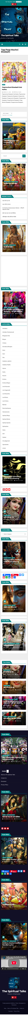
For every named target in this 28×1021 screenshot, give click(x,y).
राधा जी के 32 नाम (6, 200)
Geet (3, 353)
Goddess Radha (6, 364)
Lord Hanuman (6, 386)
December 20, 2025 (9, 705)
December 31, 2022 (9, 478)
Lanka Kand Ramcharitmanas (10, 185)
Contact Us (4, 778)
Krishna (14, 140)
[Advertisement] (14, 271)
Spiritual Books (6, 419)
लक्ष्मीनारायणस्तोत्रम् (8, 564)
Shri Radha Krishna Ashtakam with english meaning (12, 646)
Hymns (4, 368)
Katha (4, 84)
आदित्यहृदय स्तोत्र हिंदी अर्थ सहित (9, 216)
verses (4, 448)
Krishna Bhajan (6, 382)
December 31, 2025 (9, 674)
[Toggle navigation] (25, 44)
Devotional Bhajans (7, 346)
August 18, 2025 (8, 609)
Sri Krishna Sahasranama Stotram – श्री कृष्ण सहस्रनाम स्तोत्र (13, 703)
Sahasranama (11, 309)
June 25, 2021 (7, 187)
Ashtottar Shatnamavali (8, 332)
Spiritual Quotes (6, 422)
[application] (14, 962)
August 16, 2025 (7, 818)
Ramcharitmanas (6, 408)
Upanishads (5, 444)
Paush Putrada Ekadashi (11, 905)
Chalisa (4, 343)
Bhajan (4, 339)
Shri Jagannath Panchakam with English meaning (12, 758)
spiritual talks (17, 92)
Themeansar (13, 1004)
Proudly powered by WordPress (9, 1003)
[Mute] (23, 968)
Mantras (4, 404)
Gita (10, 140)
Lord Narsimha (6, 393)
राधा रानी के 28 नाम (6, 204)
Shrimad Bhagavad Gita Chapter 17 (12, 144)
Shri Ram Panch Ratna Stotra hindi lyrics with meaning (12, 247)
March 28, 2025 (8, 249)
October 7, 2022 (8, 146)
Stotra (9, 243)
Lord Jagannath (6, 390)
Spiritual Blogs (6, 415)
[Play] (2, 968)
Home (5, 1008)
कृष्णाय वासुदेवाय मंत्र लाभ (10, 607)
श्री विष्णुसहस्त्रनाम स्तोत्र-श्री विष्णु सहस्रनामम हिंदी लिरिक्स (12, 313)
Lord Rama (5, 243)
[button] (19, 44)
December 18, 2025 (9, 720)
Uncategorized (6, 440)
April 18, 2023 (7, 565)
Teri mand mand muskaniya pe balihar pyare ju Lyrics (12, 816)
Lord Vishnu (5, 309)
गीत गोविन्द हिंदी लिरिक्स (7, 945)
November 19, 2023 (7, 861)
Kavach (4, 375)
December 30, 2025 (9, 519)
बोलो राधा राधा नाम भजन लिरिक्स (9, 213)
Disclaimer (3, 781)
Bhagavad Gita (6, 140)
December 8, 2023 (7, 947)
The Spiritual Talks (10, 35)
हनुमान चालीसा (5, 859)
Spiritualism (5, 426)
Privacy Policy (4, 784)
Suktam (4, 437)
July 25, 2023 (6, 761)
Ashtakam (4, 328)
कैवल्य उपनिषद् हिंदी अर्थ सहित (11, 476)
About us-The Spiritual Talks (8, 774)
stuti (3, 433)
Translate (10, 115)
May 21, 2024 (7, 315)
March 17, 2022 (7, 92)
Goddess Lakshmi (6, 361)
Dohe (3, 350)
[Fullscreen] (25, 968)
